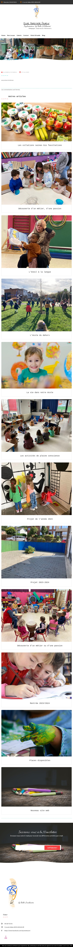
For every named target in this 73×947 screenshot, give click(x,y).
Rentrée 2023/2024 (40, 703)
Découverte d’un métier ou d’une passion (39, 646)
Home (3, 35)
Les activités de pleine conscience (40, 456)
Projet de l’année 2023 (40, 519)
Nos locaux (11, 35)
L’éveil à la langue (40, 272)
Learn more (66, 945)
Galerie (19, 35)
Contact (26, 35)
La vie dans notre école (40, 392)
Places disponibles (39, 760)
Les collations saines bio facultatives (40, 145)
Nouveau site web (40, 811)
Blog (43, 35)
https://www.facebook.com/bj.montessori (17, 930)
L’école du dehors (40, 335)
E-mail (18, 843)
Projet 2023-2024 (40, 582)
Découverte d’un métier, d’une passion (39, 209)
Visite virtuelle (35, 35)
